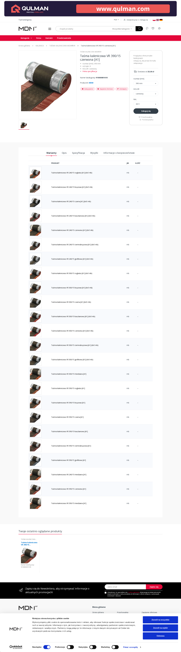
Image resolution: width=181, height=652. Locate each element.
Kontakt (49, 38)
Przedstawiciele (64, 38)
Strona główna (98, 612)
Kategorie (25, 38)
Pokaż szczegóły (130, 647)
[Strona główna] (27, 28)
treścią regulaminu (134, 592)
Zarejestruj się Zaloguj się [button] (137, 20)
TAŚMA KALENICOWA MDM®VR (90, 52)
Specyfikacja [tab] (78, 152)
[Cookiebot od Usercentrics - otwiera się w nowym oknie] (16, 647)
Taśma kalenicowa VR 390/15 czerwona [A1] (29, 543)
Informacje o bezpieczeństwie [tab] (119, 152)
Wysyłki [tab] (94, 152)
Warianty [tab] (51, 152)
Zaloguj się (146, 111)
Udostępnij (122, 89)
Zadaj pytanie (88, 89)
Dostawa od (145, 71)
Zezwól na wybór (160, 628)
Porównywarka (147, 120)
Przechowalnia (146, 117)
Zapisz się (154, 587)
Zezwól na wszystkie (160, 620)
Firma (38, 38)
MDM (91, 83)
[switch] (70, 647)
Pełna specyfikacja (89, 71)
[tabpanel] (29, 556)
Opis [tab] (64, 152)
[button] (116, 20)
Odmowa (160, 636)
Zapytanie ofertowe (106, 89)
